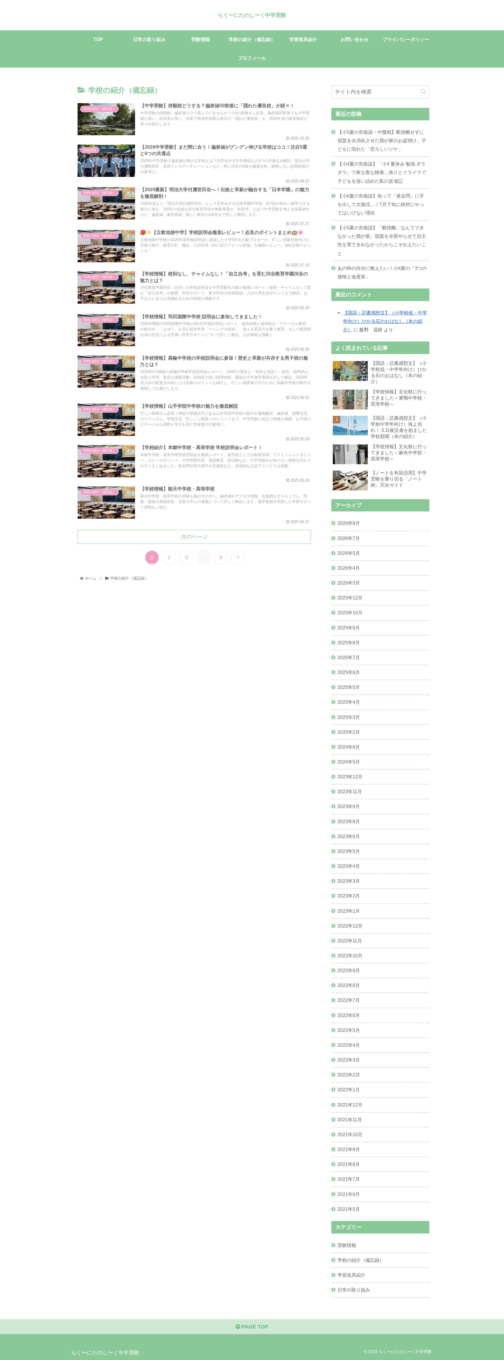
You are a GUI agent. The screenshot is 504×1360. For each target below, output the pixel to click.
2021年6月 (348, 1194)
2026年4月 (348, 568)
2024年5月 (348, 761)
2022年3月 (348, 1059)
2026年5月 (348, 553)
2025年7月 (348, 657)
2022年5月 (348, 1030)
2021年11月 (349, 1119)
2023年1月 (348, 911)
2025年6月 (348, 672)
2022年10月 (350, 955)
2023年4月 (348, 866)
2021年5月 (348, 1209)
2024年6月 (348, 747)
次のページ (194, 537)
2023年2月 (348, 895)
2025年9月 (348, 627)
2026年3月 (348, 582)
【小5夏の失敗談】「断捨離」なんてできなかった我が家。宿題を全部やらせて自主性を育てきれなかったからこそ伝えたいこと (381, 240)
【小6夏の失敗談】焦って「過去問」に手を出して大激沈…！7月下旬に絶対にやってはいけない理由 (380, 204)
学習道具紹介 (351, 1275)
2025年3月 (348, 717)
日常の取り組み (353, 1289)
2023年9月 (348, 806)
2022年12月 (350, 925)
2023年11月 (349, 791)
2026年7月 (348, 538)
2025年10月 (350, 612)
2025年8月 (348, 642)
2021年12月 (350, 1104)
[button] (423, 91)
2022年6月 (348, 1015)
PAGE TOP (254, 1327)
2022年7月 (348, 1000)
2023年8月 (348, 821)
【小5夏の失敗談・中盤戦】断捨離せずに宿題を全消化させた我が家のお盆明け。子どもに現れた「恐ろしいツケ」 (381, 140)
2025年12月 (350, 597)
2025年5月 (348, 687)
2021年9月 (348, 1149)
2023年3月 (348, 881)
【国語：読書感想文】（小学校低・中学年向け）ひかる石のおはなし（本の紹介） (385, 321)
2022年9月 (348, 970)
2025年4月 (348, 702)
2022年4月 (348, 1045)
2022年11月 (349, 940)
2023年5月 (348, 851)
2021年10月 (350, 1134)
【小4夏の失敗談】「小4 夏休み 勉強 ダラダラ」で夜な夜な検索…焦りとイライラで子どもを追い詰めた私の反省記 (381, 172)
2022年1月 (348, 1089)
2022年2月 (348, 1074)
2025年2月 (348, 732)
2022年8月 (348, 985)
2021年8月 (348, 1164)
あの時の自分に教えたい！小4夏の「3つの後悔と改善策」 (382, 272)
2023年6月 (348, 836)
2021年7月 (348, 1179)
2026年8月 (348, 523)
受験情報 (346, 1245)
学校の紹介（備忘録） (360, 1260)
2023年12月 (350, 776)
